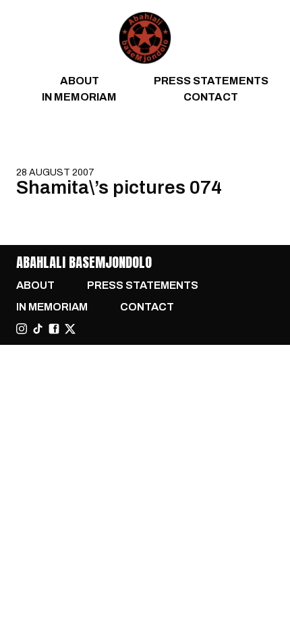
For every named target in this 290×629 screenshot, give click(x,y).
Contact (210, 96)
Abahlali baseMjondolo (84, 262)
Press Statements (211, 80)
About (79, 80)
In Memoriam (79, 96)
